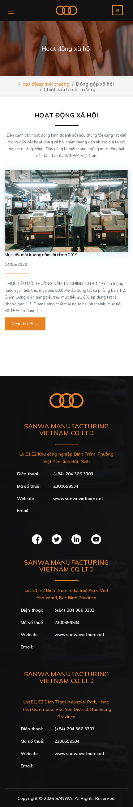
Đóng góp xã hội (95, 84)
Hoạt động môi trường (44, 84)
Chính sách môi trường (69, 89)
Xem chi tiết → (25, 324)
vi (117, 10)
